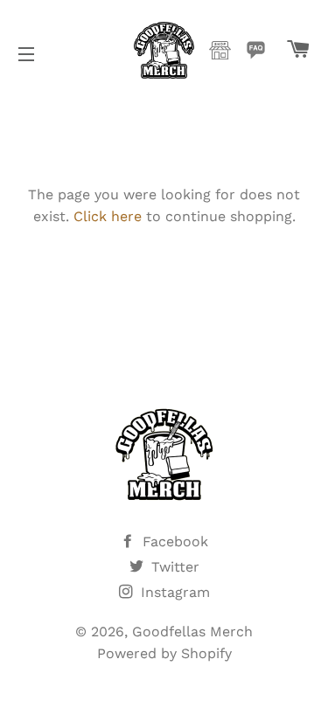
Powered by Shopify (164, 653)
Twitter (173, 567)
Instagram (173, 592)
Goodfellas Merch (192, 631)
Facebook (173, 541)
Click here (107, 216)
